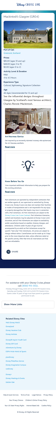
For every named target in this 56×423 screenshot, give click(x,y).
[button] (12, 252)
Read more (10, 147)
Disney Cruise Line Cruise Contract (17, 215)
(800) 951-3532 (30, 285)
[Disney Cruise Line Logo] (28, 5)
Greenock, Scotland (12, 53)
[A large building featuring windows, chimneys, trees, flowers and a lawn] (28, 34)
